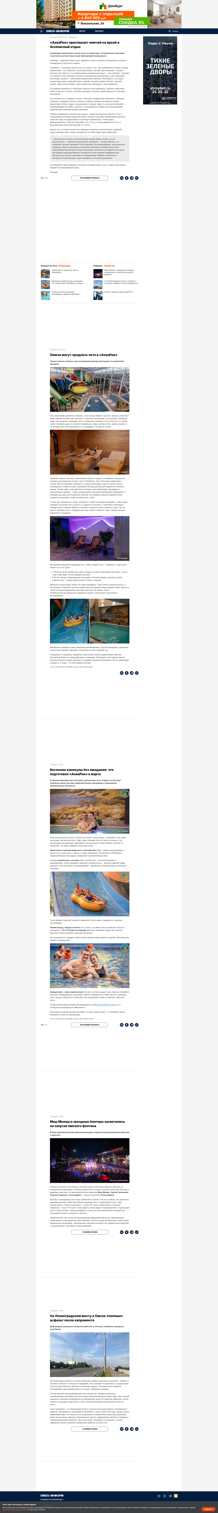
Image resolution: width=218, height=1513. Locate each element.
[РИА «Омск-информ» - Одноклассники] (165, 1496)
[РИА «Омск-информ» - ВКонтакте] (159, 1496)
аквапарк (65, 266)
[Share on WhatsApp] (136, 178)
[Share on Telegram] (131, 178)
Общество (73, 37)
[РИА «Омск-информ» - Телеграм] (170, 1496)
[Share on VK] (122, 178)
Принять (208, 1509)
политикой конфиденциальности (15, 1510)
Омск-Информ (57, 31)
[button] (41, 31)
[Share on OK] (126, 178)
